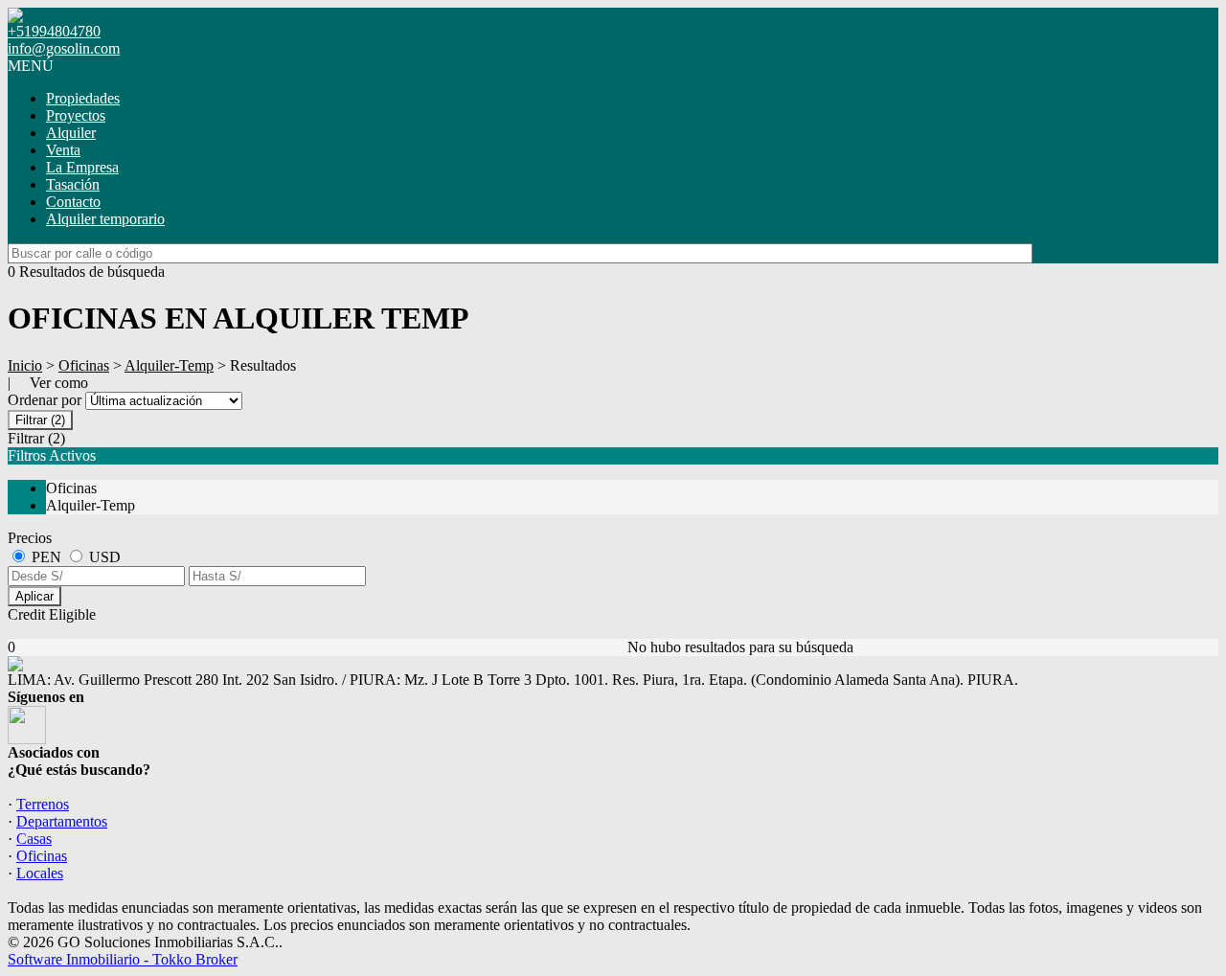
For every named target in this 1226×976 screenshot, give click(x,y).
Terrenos (42, 804)
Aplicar (34, 596)
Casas (34, 838)
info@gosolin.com (64, 48)
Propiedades (83, 98)
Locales (39, 873)
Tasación (73, 184)
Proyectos (75, 115)
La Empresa (82, 167)
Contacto (73, 201)
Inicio (25, 365)
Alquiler (71, 133)
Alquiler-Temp (169, 365)
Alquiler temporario (105, 219)
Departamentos (61, 821)
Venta (63, 150)
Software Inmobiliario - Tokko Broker (123, 959)
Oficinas (83, 365)
